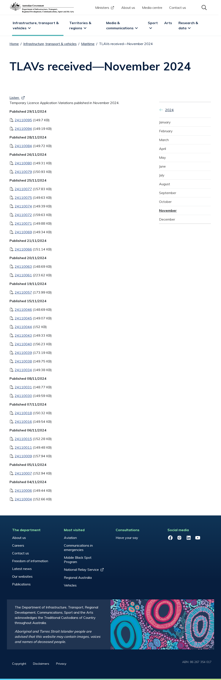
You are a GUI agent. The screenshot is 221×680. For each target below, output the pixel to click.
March (164, 140)
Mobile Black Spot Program (78, 559)
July (161, 175)
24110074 (23, 206)
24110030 (23, 396)
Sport (153, 23)
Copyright (19, 664)
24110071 (23, 223)
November (168, 210)
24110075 (23, 197)
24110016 (23, 421)
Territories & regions (80, 25)
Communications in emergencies (78, 547)
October (165, 201)
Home (14, 44)
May (162, 157)
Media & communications (120, 25)
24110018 (23, 413)
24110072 (23, 215)
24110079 (23, 172)
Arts (168, 23)
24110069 (23, 232)
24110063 (23, 266)
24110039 (23, 352)
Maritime (88, 44)
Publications (21, 584)
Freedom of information (30, 561)
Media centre (152, 7)
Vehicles (70, 585)
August (164, 184)
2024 (169, 110)
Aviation (70, 537)
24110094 (23, 128)
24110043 (23, 335)
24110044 (23, 327)
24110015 (23, 439)
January (165, 122)
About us (128, 7)
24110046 (23, 309)
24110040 (23, 344)
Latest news (22, 568)
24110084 (23, 146)
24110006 (23, 490)
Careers (18, 545)
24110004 (23, 499)
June (162, 166)
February (166, 131)
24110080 (23, 163)
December (167, 219)
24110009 (23, 456)
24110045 (23, 318)
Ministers (102, 7)
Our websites (22, 576)
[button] (203, 7)
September (167, 193)
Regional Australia (78, 577)
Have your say (127, 537)
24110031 (23, 387)
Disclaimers (41, 664)
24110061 (23, 275)
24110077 (23, 189)
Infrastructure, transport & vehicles (36, 25)
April (162, 148)
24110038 (23, 361)
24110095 (23, 120)
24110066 (23, 249)
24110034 (23, 370)
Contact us (177, 7)
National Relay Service (81, 569)
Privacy (61, 664)
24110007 (23, 473)
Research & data (188, 25)
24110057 (23, 292)
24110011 (23, 447)
